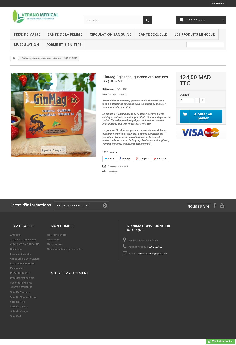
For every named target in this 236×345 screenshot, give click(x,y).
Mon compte (62, 225)
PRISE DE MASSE (27, 34)
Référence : (108, 89)
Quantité (184, 94)
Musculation (26, 44)
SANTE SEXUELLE (153, 34)
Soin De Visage (19, 306)
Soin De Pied (17, 301)
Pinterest (161, 158)
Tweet (110, 158)
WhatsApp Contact (222, 341)
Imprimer (113, 171)
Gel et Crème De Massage (24, 258)
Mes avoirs (53, 239)
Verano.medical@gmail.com (152, 253)
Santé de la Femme (65, 34)
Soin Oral (15, 316)
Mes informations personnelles (64, 249)
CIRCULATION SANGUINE (110, 34)
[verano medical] (44, 16)
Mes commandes (56, 234)
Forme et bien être (63, 44)
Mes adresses (55, 244)
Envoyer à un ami (118, 166)
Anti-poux (15, 234)
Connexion (218, 3)
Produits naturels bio (22, 278)
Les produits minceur (195, 34)
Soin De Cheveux (20, 292)
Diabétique (16, 249)
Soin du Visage (19, 311)
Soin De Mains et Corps (23, 297)
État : (105, 94)
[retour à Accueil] (14, 58)
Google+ (143, 158)
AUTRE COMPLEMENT (23, 239)
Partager (126, 158)
